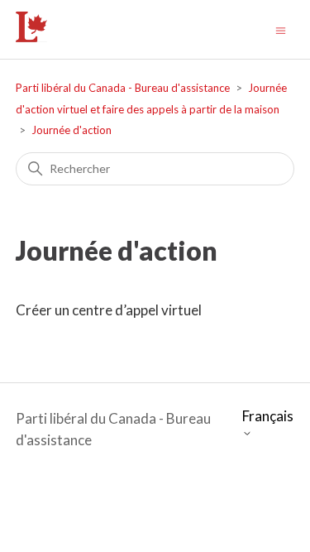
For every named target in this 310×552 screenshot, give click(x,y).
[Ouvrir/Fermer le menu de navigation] (280, 30)
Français (267, 416)
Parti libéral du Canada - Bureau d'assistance (123, 87)
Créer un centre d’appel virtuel (109, 310)
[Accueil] (32, 37)
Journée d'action (71, 130)
